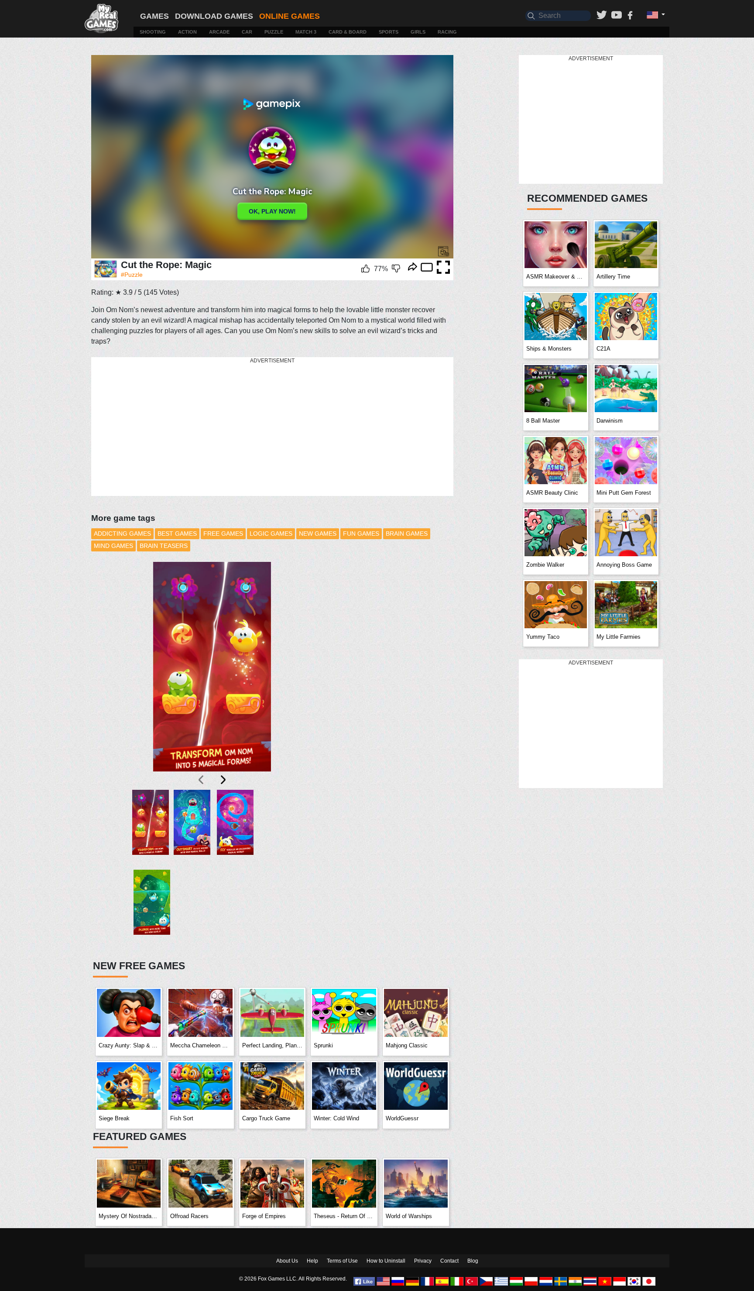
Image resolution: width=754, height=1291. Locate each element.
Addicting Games (122, 533)
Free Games (223, 533)
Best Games (177, 533)
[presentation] (201, 779)
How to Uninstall (386, 1261)
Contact (449, 1261)
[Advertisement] (272, 427)
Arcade (219, 31)
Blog (472, 1261)
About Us (287, 1261)
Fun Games (361, 533)
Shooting (153, 31)
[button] (150, 830)
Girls (418, 31)
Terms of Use (342, 1261)
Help (312, 1261)
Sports (388, 31)
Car (247, 31)
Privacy (423, 1261)
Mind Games (113, 545)
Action (187, 31)
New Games (317, 533)
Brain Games (407, 533)
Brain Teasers (164, 545)
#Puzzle (132, 274)
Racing (447, 31)
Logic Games (271, 533)
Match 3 (305, 31)
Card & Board (348, 31)
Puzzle (273, 31)
